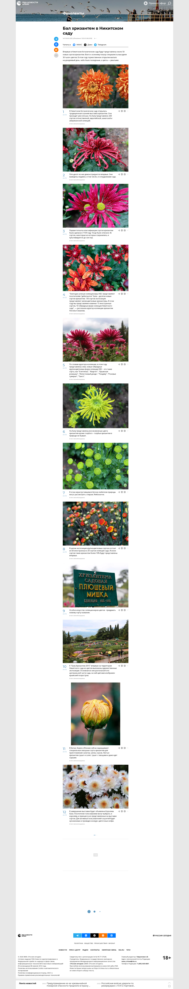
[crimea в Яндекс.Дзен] (94, 935)
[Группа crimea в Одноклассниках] (103, 935)
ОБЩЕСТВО (88, 943)
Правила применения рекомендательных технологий (39, 975)
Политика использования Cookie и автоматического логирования (38, 969)
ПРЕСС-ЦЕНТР (74, 950)
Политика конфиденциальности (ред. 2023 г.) (35, 973)
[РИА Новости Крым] (27, 3)
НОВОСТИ (63, 950)
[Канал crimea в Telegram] (77, 935)
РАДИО (85, 950)
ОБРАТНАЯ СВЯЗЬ (109, 950)
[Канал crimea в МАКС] (111, 935)
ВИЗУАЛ (111, 943)
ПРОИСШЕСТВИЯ (100, 943)
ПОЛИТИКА (78, 943)
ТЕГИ (128, 950)
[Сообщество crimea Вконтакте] (86, 935)
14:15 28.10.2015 (67, 38)
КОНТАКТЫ (95, 950)
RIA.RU (121, 950)
